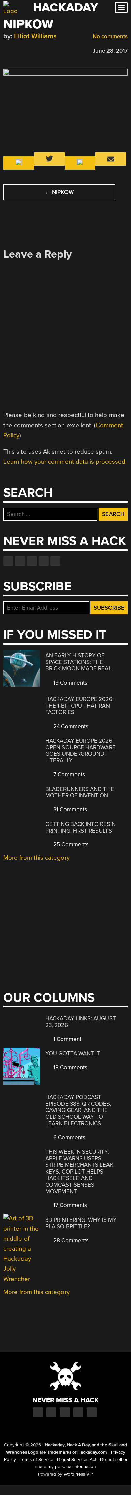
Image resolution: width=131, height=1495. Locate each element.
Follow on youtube (32, 561)
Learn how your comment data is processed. (65, 461)
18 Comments (69, 1067)
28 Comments (70, 1240)
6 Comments (68, 1137)
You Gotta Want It (72, 1053)
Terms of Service (36, 1459)
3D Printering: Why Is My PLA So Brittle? (81, 1223)
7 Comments (68, 774)
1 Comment (66, 1039)
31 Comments (69, 809)
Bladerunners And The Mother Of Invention (79, 792)
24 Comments (70, 726)
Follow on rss (44, 561)
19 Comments (69, 682)
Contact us (55, 561)
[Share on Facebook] (6, 49)
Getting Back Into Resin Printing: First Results (80, 827)
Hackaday (65, 7)
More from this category (36, 857)
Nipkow (59, 192)
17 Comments (69, 1205)
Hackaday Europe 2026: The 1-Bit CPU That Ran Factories (79, 706)
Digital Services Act (76, 1459)
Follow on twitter (20, 561)
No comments (109, 36)
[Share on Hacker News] (26, 49)
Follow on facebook (8, 561)
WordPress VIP (78, 1474)
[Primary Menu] (121, 7)
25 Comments (70, 844)
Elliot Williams (35, 36)
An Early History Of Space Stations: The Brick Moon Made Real (78, 662)
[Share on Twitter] (16, 49)
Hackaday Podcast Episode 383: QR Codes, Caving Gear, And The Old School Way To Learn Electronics (78, 1110)
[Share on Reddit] (36, 49)
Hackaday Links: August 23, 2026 (80, 1022)
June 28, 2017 (110, 50)
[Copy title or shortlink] (45, 50)
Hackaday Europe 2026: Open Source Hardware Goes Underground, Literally (80, 750)
